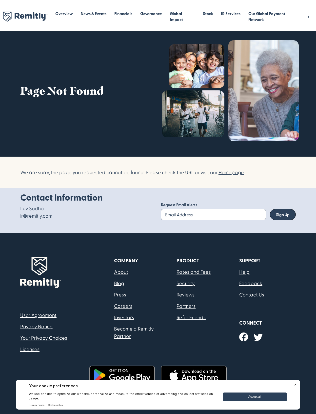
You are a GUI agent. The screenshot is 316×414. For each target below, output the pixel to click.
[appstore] (194, 375)
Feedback (250, 283)
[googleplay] (122, 375)
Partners (186, 306)
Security (186, 283)
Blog (119, 283)
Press (120, 294)
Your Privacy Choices (43, 338)
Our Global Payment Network (266, 16)
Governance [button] (151, 13)
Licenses (30, 349)
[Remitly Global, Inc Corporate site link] (25, 17)
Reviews (186, 294)
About (121, 272)
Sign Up (283, 214)
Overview (64, 13)
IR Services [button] (230, 13)
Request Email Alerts (179, 204)
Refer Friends (191, 317)
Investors (124, 317)
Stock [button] (208, 13)
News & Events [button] (93, 13)
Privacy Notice (36, 326)
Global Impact (176, 16)
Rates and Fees (194, 272)
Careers (123, 306)
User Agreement (38, 315)
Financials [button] (123, 13)
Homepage (231, 172)
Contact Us (251, 294)
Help (244, 272)
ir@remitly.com (36, 216)
